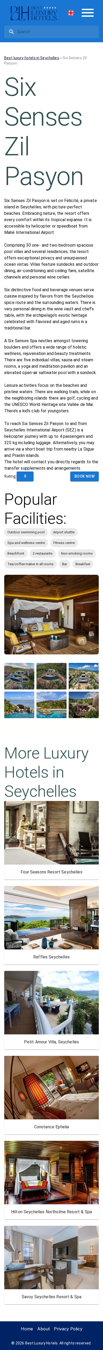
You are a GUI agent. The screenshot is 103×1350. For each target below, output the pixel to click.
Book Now (84, 476)
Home (27, 1328)
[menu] (88, 13)
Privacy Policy (68, 1328)
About (43, 1328)
